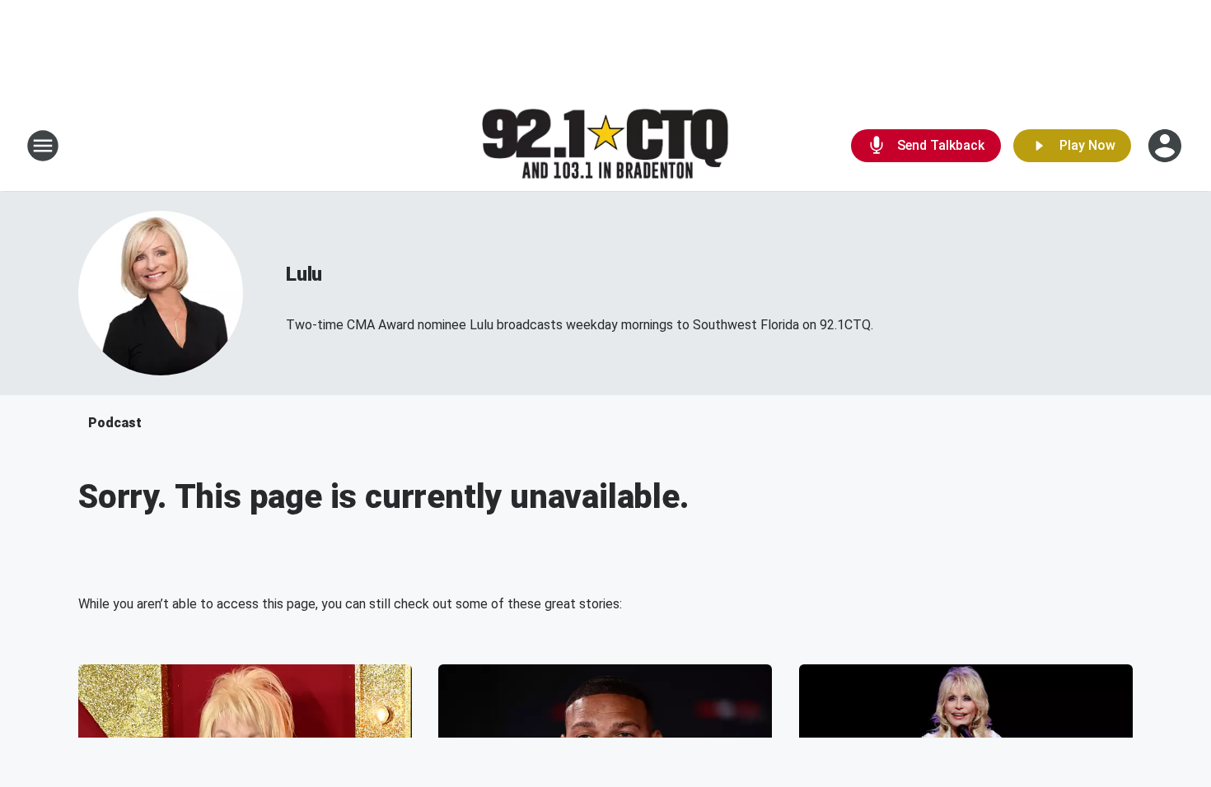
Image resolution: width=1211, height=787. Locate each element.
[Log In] (1166, 145)
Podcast (115, 423)
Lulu (304, 274)
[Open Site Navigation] (42, 145)
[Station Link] (605, 146)
